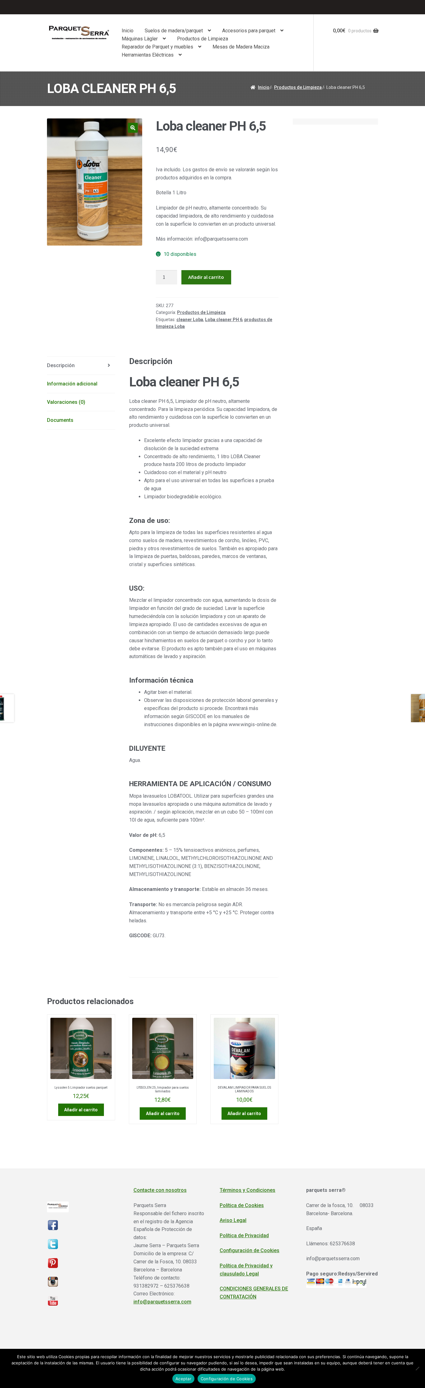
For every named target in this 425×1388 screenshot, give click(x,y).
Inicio (127, 31)
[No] (417, 1368)
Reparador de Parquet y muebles (157, 47)
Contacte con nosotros (160, 1190)
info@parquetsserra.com (162, 1302)
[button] (133, 128)
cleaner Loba (189, 319)
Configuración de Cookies (249, 1250)
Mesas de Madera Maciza (241, 47)
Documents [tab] (60, 420)
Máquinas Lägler (140, 39)
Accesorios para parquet (248, 31)
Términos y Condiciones (247, 1190)
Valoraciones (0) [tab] (66, 402)
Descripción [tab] (61, 365)
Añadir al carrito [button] (81, 1109)
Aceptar (183, 1378)
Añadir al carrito (206, 277)
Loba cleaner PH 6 (223, 319)
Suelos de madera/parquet (174, 31)
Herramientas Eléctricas (148, 55)
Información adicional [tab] (72, 384)
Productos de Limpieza (202, 39)
